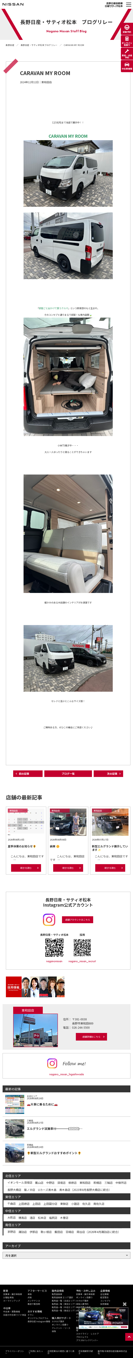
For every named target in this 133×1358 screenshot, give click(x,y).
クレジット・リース (61, 1327)
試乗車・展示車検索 (12, 1294)
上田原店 (24, 1204)
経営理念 (104, 1297)
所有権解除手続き (85, 1352)
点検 (30, 1297)
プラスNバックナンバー (87, 1340)
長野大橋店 (14, 1190)
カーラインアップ (11, 1300)
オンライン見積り (60, 1324)
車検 (30, 1294)
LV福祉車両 (8, 1297)
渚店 (32, 1218)
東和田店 (85, 1183)
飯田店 (59, 1232)
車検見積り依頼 (83, 1307)
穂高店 (23, 1218)
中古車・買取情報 (11, 1311)
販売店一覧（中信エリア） (64, 1307)
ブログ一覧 (68, 773)
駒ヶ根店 (46, 1232)
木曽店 (64, 1218)
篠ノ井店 (29, 1190)
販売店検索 (57, 1294)
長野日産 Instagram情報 (39, 1321)
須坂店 (61, 1183)
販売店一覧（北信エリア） (64, 1300)
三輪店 (108, 1183)
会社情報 (104, 1294)
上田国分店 (50, 1204)
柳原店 (72, 1183)
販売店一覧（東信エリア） (64, 1303)
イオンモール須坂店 (19, 1182)
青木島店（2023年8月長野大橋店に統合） (85, 1190)
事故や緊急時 (34, 1303)
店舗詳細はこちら (91, 1036)
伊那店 (34, 1232)
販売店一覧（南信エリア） (64, 1310)
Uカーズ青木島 (47, 1190)
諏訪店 (23, 1232)
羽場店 (70, 1232)
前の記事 (24, 773)
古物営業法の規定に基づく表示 (60, 1352)
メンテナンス (34, 1300)
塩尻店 (53, 1218)
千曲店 (11, 1203)
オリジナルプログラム (38, 1318)
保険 (54, 1331)
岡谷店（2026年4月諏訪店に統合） (99, 1232)
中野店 (50, 1183)
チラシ (31, 1314)
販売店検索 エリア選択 (62, 1297)
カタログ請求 (58, 1321)
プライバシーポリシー (14, 1352)
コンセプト (105, 1300)
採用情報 (104, 1303)
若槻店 (97, 1183)
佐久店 (86, 1204)
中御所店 (121, 1183)
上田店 (36, 1204)
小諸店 (75, 1204)
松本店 (42, 1218)
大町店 (11, 1217)
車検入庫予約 (82, 1303)
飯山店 (39, 1183)
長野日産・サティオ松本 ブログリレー (66, 21)
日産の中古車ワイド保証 (14, 1314)
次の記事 (112, 773)
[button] (128, 5)
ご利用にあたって (35, 1352)
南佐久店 (98, 1204)
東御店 (64, 1204)
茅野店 (11, 1232)
